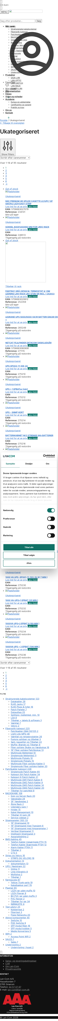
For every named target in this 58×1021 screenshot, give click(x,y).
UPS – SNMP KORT (14, 412)
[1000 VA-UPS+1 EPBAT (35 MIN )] (31, 590)
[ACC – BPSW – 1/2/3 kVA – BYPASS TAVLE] (31, 449)
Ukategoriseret (13, 196)
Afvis (29, 563)
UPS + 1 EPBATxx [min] (16, 389)
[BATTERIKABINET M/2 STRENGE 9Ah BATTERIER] (31, 425)
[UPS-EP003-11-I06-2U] (31, 356)
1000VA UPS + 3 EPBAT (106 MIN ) (22, 646)
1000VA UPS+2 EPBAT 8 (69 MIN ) (22, 623)
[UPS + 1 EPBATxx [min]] (31, 379)
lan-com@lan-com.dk (19, 989)
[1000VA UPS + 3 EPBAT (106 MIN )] (31, 637)
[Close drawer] (1, 8)
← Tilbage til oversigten (12, 123)
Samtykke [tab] (10, 463)
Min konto (10, 26)
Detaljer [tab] (29, 463)
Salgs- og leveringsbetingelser (20, 961)
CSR (7, 963)
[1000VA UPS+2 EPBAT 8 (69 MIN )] (31, 614)
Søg (39, 21)
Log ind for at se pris (16, 206)
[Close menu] (1, 2)
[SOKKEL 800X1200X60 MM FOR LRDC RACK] (31, 217)
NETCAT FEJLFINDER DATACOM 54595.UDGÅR (28, 342)
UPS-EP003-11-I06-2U (16, 366)
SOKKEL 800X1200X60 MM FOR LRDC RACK (27, 227)
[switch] (51, 518)
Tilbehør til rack (13, 286)
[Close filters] (1, 952)
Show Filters (7, 154)
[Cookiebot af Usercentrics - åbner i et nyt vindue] (43, 456)
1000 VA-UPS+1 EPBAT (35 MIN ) (21, 600)
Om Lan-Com (12, 966)
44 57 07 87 (15, 987)
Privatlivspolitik (13, 969)
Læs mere (33, 206)
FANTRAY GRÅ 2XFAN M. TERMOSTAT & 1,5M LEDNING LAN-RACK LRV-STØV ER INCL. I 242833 (29, 292)
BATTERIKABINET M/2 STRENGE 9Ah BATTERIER (29, 435)
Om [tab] (47, 463)
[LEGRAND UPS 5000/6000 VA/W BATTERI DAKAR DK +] (31, 307)
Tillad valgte (29, 555)
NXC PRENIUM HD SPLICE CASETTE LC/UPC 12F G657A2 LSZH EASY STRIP (29, 202)
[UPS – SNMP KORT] (31, 402)
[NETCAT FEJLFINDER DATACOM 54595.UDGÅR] (31, 333)
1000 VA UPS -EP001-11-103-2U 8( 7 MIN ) (26, 577)
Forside (3, 120)
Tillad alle (29, 547)
